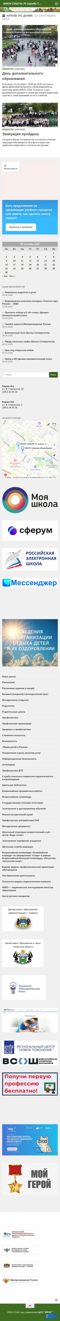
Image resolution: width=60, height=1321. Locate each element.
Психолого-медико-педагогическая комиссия (26, 881)
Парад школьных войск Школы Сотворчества (30, 341)
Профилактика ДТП (12, 770)
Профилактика (10, 717)
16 (6, 264)
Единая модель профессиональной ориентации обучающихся (28, 868)
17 (14, 264)
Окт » (12, 276)
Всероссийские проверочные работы (22, 791)
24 (14, 268)
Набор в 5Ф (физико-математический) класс (28, 359)
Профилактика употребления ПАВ (20, 820)
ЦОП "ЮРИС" (45, 1312)
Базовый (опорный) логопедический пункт (25, 694)
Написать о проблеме (21, 227)
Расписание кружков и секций (18, 688)
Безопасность (9, 741)
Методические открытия (15, 700)
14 (45, 261)
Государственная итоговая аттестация (22, 803)
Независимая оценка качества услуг (21, 753)
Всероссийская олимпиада (16, 797)
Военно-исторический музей (17, 814)
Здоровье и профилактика (16, 729)
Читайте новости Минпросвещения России (28, 324)
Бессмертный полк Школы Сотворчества (27, 333)
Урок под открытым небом (19, 350)
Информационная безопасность (19, 759)
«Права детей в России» (15, 747)
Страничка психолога (13, 735)
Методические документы (16, 826)
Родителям (8, 706)
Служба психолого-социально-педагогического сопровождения (27, 777)
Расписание (8, 682)
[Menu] (56, 3)
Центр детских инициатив (16, 896)
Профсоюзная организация (16, 723)
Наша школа (9, 676)
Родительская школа (13, 712)
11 (22, 261)
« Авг (5, 276)
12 (30, 261)
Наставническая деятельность (18, 875)
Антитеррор (8, 764)
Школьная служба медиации (17, 847)
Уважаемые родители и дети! (21, 292)
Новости (7, 69)
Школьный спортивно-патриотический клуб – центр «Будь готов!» (26, 833)
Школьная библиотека (14, 785)
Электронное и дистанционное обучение (24, 808)
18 (22, 264)
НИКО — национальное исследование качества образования (27, 889)
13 (38, 261)
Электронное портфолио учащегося (21, 841)
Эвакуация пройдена (20, 134)
